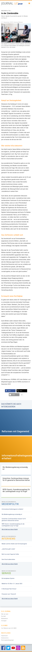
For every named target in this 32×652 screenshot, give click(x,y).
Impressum (4, 635)
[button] (10, 390)
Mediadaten (4, 618)
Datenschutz (5, 638)
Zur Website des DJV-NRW (8, 628)
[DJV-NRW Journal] (12, 3)
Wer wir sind (4, 614)
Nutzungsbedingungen (7, 640)
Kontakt (3, 616)
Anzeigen (3, 620)
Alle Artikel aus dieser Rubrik (10, 529)
